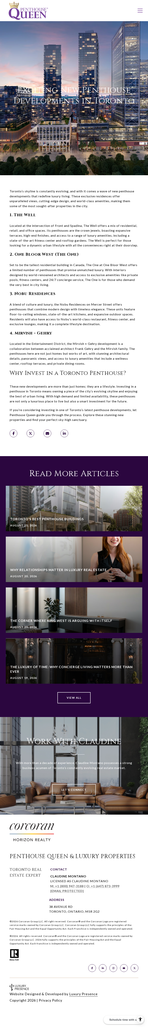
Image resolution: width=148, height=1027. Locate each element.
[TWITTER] (134, 968)
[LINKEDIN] (103, 968)
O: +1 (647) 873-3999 (102, 886)
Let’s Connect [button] (74, 789)
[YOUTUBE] (124, 968)
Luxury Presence (83, 994)
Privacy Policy (50, 1000)
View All (74, 697)
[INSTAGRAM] (113, 968)
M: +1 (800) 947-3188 (67, 886)
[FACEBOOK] (92, 968)
